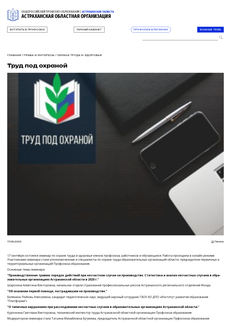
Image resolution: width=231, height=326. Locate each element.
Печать (219, 242)
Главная (14, 55)
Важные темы (210, 29)
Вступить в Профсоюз (27, 29)
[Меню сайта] (221, 10)
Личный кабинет (89, 29)
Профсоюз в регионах (151, 29)
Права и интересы (39, 55)
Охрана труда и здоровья (79, 55)
